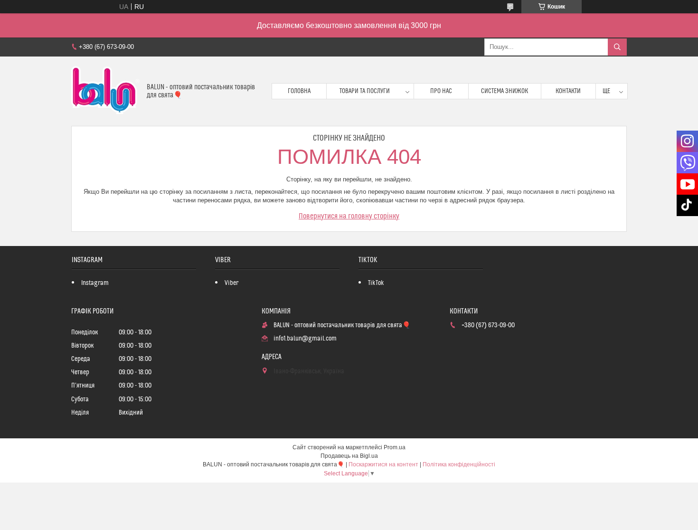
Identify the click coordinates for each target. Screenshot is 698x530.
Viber (231, 283)
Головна (299, 91)
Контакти (568, 91)
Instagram (95, 283)
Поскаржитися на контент (383, 464)
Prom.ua (395, 447)
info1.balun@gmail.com (305, 338)
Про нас (441, 91)
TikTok (376, 283)
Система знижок (504, 91)
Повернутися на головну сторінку (349, 216)
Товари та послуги (365, 91)
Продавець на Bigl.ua (349, 456)
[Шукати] (617, 47)
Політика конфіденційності (459, 464)
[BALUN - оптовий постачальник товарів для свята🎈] (105, 91)
